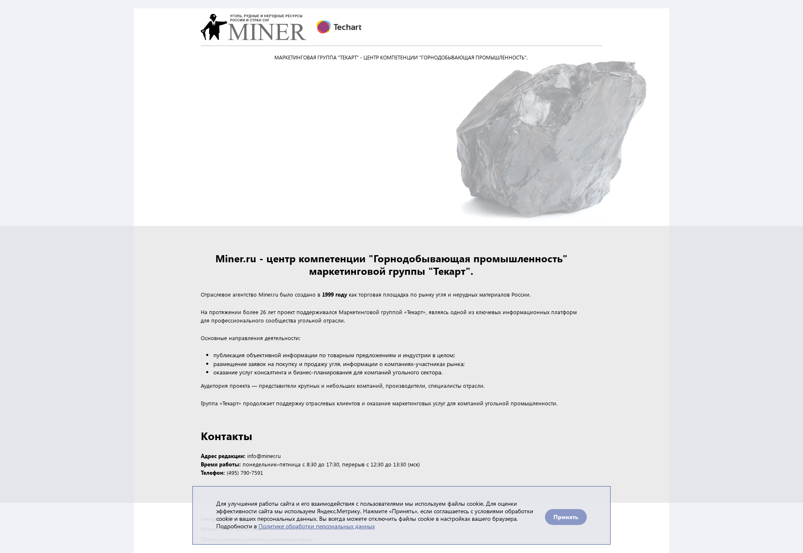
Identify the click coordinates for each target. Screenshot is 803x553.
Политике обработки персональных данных (316, 526)
